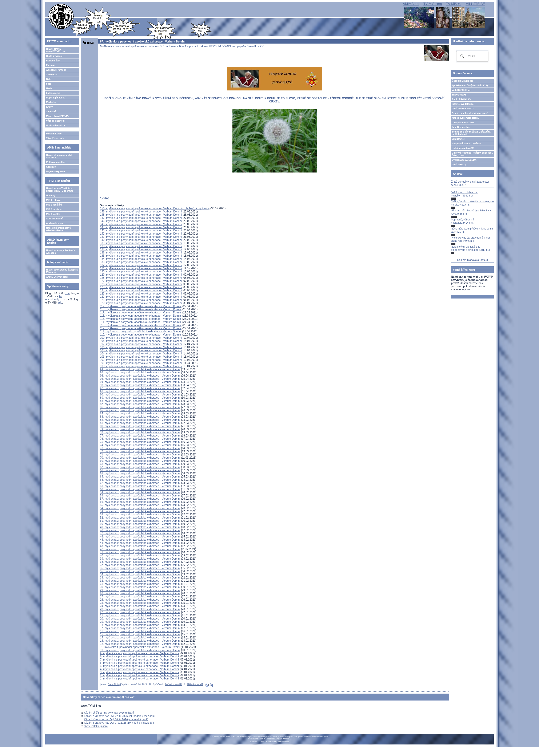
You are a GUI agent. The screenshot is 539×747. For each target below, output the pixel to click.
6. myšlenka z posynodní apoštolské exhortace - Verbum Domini (139, 662)
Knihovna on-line (55, 162)
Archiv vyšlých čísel (57, 277)
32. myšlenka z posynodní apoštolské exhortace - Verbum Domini (140, 580)
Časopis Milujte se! (462, 81)
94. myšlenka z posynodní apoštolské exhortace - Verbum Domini (140, 381)
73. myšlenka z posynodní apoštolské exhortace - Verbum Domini (140, 448)
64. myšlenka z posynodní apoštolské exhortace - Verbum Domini (140, 476)
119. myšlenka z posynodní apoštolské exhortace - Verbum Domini (140, 306)
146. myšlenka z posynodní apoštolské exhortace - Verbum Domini (141, 221)
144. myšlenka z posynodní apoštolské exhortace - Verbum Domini (141, 227)
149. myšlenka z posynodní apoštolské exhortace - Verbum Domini (141, 211)
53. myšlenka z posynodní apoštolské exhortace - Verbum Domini (140, 514)
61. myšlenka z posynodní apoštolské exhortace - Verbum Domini (140, 486)
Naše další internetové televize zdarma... (58, 229)
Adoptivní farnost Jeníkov (466, 143)
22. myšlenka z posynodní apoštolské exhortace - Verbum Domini (140, 612)
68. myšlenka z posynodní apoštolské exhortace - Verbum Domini (140, 464)
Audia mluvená (54, 223)
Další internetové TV (463, 108)
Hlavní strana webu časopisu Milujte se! (62, 270)
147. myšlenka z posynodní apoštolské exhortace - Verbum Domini (141, 217)
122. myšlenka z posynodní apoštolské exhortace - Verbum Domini (141, 296)
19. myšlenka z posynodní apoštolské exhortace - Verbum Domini (140, 621)
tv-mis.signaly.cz (54, 298)
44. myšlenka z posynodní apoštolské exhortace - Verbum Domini (140, 542)
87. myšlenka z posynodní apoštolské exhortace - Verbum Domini (140, 404)
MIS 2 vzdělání (54, 204)
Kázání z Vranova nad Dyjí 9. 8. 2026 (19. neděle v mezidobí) (119, 722)
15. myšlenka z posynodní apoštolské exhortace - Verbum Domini (140, 634)
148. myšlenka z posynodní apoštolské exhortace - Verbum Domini (141, 214)
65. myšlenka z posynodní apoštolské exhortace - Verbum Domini (140, 473)
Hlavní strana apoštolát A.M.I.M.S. (59, 156)
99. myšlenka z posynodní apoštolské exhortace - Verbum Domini (140, 369)
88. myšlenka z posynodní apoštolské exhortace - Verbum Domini (140, 400)
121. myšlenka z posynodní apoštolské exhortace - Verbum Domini (141, 299)
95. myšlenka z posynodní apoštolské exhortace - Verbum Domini (140, 378)
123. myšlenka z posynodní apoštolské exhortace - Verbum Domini (141, 293)
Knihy (49, 107)
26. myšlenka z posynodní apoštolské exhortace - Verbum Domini (140, 599)
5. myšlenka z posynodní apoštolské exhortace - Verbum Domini (139, 665)
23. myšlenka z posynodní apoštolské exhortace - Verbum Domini (140, 609)
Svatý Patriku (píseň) (96, 726)
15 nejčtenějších (55, 138)
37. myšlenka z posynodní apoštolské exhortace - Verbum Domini (140, 565)
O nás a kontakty (55, 125)
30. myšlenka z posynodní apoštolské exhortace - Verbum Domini (140, 587)
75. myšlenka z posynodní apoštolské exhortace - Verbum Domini (140, 441)
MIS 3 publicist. (54, 209)
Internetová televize (463, 104)
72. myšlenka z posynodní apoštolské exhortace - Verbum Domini (140, 451)
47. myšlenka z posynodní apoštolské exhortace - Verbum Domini (140, 533)
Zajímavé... (52, 111)
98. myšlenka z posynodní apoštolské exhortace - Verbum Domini (140, 372)
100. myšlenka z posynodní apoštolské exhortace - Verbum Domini (141, 366)
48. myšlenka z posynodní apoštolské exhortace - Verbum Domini (140, 530)
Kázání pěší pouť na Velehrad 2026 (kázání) (109, 712)
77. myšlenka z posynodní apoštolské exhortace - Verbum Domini (140, 435)
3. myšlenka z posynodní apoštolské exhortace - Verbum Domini (139, 672)
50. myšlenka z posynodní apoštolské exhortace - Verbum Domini (140, 523)
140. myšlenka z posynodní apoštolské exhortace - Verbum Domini (141, 239)
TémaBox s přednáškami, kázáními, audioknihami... (471, 132)
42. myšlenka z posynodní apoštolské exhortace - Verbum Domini (140, 549)
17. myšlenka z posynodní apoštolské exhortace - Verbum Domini (140, 628)
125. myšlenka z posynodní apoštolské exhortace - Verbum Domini (141, 287)
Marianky (51, 102)
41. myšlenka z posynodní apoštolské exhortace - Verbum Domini (140, 552)
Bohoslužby (53, 60)
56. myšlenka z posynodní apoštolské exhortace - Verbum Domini (140, 501)
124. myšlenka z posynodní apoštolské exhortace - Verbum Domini (141, 290)
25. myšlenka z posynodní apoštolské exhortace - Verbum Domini (140, 602)
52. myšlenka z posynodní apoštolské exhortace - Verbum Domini (140, 517)
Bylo (48, 79)
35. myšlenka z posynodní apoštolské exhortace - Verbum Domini (140, 571)
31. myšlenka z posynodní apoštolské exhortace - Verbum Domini (140, 583)
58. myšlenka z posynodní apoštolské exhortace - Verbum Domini (140, 495)
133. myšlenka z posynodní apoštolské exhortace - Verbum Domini (141, 262)
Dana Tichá (114, 684)
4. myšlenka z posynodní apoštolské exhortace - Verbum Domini (139, 669)
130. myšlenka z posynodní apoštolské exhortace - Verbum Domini (141, 271)
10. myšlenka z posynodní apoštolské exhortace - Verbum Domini (140, 650)
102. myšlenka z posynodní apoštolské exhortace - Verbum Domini (141, 359)
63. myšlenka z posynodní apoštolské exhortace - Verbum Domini (140, 479)
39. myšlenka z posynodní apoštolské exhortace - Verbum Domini (140, 558)
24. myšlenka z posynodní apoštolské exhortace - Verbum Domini (140, 606)
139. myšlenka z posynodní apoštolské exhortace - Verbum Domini (141, 243)
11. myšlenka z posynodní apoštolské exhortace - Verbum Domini (140, 647)
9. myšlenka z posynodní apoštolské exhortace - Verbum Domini (139, 653)
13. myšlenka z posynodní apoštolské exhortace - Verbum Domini (140, 640)
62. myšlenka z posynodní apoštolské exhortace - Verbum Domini (140, 482)
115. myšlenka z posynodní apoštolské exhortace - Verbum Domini (140, 318)
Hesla (49, 88)
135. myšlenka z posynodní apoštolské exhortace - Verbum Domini (141, 255)
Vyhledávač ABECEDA (464, 160)
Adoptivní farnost (56, 70)
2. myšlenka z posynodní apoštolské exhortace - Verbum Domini (139, 675)
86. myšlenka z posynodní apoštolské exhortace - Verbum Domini (140, 407)
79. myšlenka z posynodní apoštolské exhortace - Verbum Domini (140, 429)
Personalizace (53, 133)
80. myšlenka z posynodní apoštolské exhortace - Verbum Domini (140, 426)
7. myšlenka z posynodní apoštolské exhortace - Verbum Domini (139, 659)
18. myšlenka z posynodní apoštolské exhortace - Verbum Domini (140, 624)
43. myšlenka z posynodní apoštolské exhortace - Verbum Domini (140, 546)
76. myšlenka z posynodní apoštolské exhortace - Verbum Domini (140, 438)
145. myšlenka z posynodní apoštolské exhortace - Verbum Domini (141, 224)
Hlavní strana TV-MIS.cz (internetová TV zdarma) (59, 189)
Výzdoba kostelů (55, 120)
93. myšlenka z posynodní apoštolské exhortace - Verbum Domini (140, 385)
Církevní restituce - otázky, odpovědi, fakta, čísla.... (472, 154)
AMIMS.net (411, 4)
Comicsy (51, 167)
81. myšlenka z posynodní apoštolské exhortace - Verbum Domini (140, 423)
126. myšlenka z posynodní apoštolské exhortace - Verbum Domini (141, 284)
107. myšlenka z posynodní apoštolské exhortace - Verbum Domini (141, 344)
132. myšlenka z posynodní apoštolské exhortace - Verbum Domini (141, 265)
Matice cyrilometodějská (465, 118)
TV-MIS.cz (453, 4)
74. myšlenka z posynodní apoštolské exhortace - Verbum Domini (140, 445)
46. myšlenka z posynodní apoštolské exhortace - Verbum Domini (140, 536)
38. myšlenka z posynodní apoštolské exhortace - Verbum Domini (140, 561)
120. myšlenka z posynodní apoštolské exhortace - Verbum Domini (141, 303)
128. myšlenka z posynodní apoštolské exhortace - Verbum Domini (141, 277)
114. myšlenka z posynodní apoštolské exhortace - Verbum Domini (140, 322)
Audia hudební (54, 218)
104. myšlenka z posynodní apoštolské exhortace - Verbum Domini (141, 353)
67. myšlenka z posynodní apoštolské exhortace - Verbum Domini (140, 467)
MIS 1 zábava (53, 200)
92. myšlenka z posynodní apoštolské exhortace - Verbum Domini (140, 388)
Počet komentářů (173, 684)
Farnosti (50, 65)
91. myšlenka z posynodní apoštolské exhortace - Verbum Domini (140, 391)
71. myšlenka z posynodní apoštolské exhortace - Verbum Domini (140, 454)
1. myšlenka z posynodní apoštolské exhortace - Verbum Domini (139, 678)
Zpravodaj (51, 74)
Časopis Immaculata (463, 122)
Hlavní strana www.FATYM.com (55, 50)
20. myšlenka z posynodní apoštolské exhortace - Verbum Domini (140, 618)
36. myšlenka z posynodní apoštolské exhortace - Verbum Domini (140, 568)
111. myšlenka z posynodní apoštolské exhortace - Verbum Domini (140, 331)
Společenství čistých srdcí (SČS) (470, 85)
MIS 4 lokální (53, 214)
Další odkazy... (460, 164)
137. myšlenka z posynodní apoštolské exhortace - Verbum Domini (141, 249)
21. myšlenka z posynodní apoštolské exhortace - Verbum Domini (140, 615)
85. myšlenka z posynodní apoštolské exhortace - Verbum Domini (140, 410)
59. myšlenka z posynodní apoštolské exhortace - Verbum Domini (140, 492)
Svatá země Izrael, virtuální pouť (469, 113)
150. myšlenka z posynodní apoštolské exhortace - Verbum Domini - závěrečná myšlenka (154, 208)
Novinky (50, 195)
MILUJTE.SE (475, 4)
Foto (48, 83)
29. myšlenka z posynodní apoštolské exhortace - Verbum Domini (140, 590)
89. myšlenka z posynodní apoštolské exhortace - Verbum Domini (140, 397)
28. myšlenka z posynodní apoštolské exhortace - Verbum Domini (140, 593)
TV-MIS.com (432, 4)
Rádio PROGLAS (461, 99)
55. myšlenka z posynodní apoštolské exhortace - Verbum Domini (140, 505)
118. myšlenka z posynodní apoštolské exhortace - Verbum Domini (140, 309)
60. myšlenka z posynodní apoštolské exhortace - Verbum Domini (140, 489)
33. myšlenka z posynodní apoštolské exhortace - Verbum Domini (140, 577)
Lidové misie (53, 93)
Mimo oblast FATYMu (57, 116)
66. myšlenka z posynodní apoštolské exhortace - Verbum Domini (140, 470)
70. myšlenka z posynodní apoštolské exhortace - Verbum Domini (140, 457)
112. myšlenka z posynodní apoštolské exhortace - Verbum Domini (140, 328)
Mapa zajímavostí (55, 97)
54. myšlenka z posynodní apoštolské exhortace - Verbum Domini (140, 508)
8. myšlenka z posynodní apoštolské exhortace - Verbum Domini (139, 656)
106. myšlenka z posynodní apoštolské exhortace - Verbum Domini (141, 347)
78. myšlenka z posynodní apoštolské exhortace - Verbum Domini (140, 432)
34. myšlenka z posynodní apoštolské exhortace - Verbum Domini (140, 574)
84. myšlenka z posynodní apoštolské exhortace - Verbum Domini (140, 413)
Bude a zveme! (54, 56)
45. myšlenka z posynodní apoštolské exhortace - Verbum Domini (140, 539)
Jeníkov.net (458, 139)
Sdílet (104, 198)
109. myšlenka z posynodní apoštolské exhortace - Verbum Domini (141, 337)
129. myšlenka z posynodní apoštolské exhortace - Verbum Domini (141, 274)
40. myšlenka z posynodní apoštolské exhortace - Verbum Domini (140, 555)
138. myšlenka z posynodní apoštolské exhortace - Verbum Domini (141, 246)
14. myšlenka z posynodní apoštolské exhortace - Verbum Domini (140, 637)
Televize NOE (459, 94)
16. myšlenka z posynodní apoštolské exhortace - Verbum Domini (140, 631)
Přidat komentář (195, 684)
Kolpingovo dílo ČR (463, 148)
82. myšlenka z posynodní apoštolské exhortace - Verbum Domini (140, 419)
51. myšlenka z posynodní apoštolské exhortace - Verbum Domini (140, 520)
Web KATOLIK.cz (461, 90)
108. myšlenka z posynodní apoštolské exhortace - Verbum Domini (141, 340)
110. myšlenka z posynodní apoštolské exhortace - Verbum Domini (140, 334)
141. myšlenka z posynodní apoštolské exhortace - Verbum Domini (141, 236)
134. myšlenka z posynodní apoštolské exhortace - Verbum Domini (141, 258)
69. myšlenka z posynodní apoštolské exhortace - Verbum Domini (140, 460)
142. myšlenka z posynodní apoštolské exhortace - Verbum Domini (141, 233)
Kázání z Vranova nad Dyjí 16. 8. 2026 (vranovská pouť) (116, 719)
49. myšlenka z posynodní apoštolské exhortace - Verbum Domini (140, 527)
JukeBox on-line (461, 127)
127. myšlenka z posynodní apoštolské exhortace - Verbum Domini (141, 281)
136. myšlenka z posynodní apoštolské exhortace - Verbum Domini (141, 252)
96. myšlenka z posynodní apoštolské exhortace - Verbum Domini (140, 375)
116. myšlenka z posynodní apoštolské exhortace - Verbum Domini (140, 315)
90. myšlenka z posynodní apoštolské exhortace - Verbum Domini (140, 394)
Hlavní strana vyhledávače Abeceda (60, 251)
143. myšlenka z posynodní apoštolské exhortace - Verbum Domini (141, 230)
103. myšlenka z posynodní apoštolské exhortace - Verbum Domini (141, 356)
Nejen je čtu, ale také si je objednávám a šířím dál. (465, 248)
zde (67, 293)
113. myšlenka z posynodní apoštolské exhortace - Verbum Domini (140, 325)
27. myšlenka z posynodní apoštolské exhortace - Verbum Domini (140, 596)
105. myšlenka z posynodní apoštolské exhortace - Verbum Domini (141, 350)
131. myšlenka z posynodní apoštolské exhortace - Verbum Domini (141, 268)
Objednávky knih (55, 171)
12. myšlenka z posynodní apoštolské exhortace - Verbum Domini (140, 643)
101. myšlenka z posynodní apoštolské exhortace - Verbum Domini (141, 363)
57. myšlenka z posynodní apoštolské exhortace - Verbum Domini (140, 498)
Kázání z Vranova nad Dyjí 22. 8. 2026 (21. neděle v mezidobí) (119, 716)
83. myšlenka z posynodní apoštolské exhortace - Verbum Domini (140, 416)
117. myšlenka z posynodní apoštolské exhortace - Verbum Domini (140, 312)
